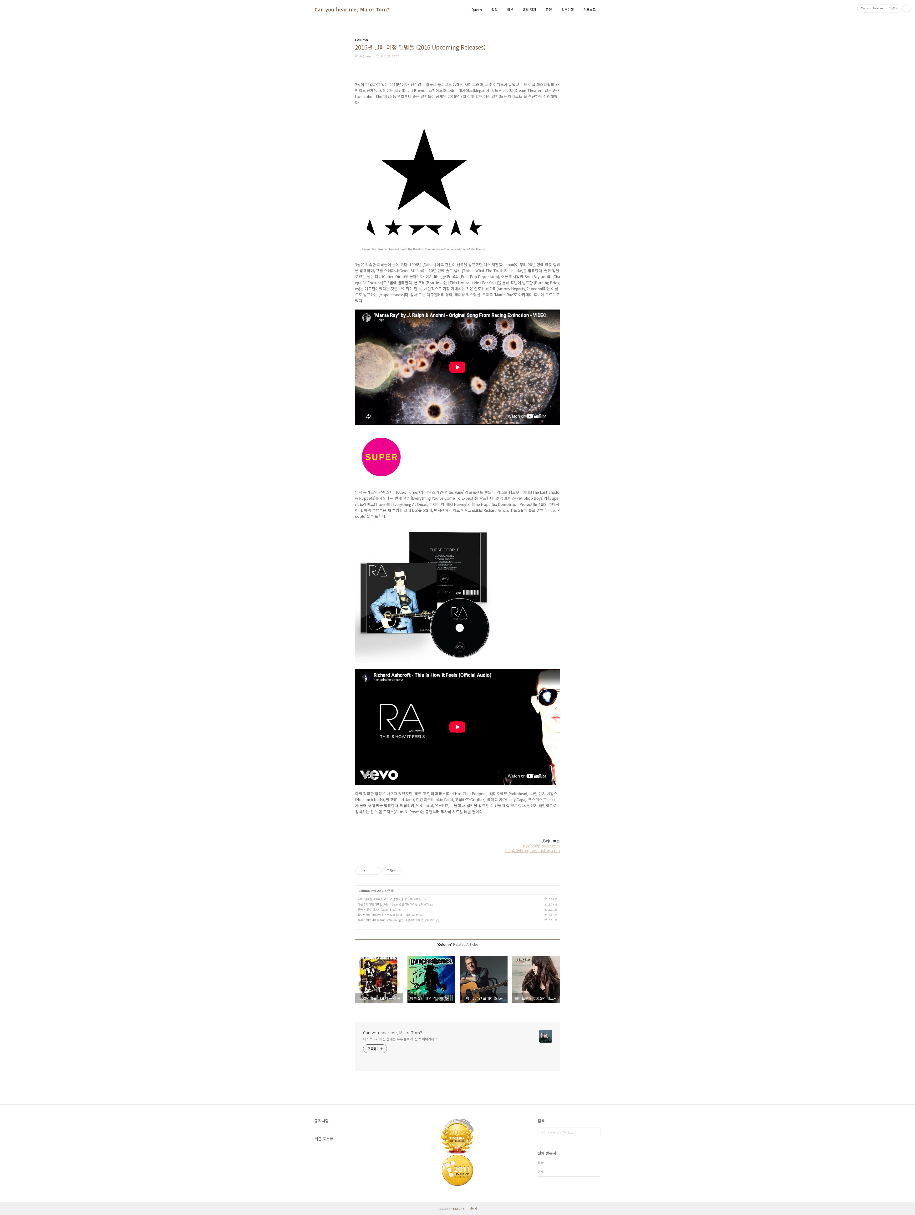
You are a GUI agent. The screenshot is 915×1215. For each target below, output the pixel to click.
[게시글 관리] (376, 870)
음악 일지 (529, 9)
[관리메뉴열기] (906, 8)
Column (364, 891)
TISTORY (458, 1208)
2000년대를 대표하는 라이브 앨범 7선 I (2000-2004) (389, 899)
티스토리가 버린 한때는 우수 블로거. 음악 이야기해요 (400, 1039)
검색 (595, 1132)
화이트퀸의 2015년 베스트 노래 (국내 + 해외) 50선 (388, 915)
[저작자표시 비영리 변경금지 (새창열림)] (408, 871)
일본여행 (567, 9)
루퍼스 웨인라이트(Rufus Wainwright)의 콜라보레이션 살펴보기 (396, 920)
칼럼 (494, 9)
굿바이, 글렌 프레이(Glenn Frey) (377, 909)
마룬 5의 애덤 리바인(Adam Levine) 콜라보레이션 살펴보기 (393, 904)
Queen (477, 9)
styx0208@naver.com (541, 846)
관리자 (473, 1208)
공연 (549, 9)
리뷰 (510, 9)
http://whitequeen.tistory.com (532, 850)
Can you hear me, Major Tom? (352, 9)
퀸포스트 (589, 9)
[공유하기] (370, 870)
